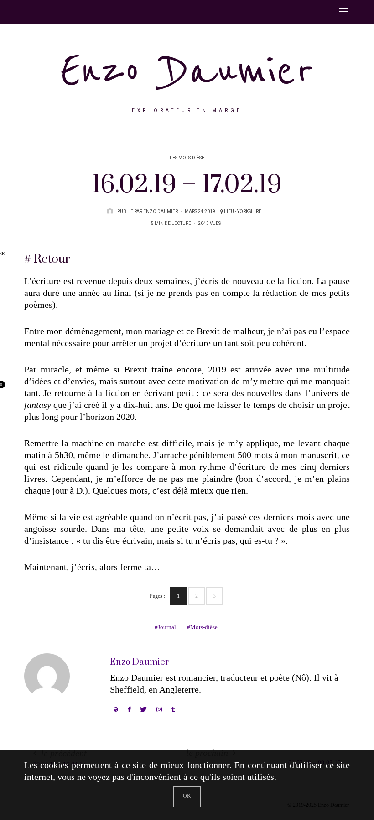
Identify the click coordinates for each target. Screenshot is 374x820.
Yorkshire (249, 212)
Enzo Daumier (187, 70)
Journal (167, 627)
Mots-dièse (204, 627)
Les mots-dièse (187, 158)
